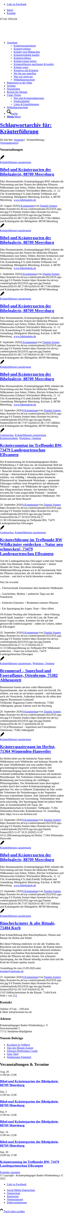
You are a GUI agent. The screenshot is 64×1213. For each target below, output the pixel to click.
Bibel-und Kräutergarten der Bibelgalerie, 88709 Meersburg (27, 171)
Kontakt (11, 13)
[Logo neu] (25, 36)
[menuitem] (35, 10)
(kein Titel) (13, 1054)
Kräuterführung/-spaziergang (15, 162)
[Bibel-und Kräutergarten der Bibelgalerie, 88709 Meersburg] (2, 159)
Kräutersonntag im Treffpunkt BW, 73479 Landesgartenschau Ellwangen (31, 450)
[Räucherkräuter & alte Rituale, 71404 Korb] (2, 912)
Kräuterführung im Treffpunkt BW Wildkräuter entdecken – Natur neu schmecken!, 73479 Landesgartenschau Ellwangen (31, 547)
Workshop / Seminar (30, 438)
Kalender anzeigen (10, 1172)
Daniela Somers (48, 205)
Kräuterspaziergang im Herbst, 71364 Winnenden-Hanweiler (27, 748)
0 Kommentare (27, 205)
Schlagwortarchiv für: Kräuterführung (26, 128)
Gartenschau (6, 435)
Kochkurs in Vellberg (18, 1044)
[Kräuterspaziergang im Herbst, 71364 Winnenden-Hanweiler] (2, 736)
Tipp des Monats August (20, 1047)
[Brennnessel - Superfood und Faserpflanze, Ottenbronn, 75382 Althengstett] (2, 660)
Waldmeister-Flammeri (19, 1057)
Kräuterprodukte (9, 438)
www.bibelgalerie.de (25, 199)
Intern (10, 10)
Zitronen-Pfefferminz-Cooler (22, 1050)
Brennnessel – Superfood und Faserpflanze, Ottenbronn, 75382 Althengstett (29, 675)
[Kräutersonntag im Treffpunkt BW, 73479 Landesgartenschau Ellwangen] (2, 432)
